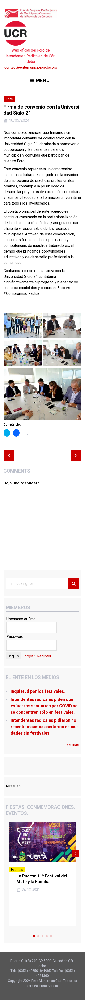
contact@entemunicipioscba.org (30, 67)
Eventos (17, 869)
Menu (43, 80)
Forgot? (28, 656)
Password (14, 636)
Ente (9, 99)
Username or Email (21, 619)
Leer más (71, 744)
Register (44, 656)
